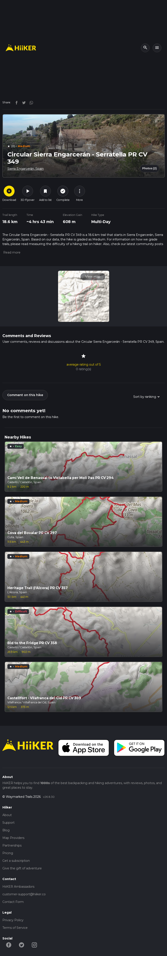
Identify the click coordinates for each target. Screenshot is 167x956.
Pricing (7, 853)
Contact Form (13, 902)
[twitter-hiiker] (21, 945)
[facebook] (15, 102)
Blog (6, 830)
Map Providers (13, 838)
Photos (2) (149, 168)
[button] (11, 252)
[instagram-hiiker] (34, 945)
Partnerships (12, 845)
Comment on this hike (25, 395)
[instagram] (30, 102)
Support (8, 823)
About (7, 815)
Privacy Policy (12, 920)
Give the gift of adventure (22, 868)
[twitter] (23, 102)
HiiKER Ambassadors (18, 887)
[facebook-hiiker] (8, 945)
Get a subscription (16, 861)
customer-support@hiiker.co (24, 894)
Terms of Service (15, 928)
